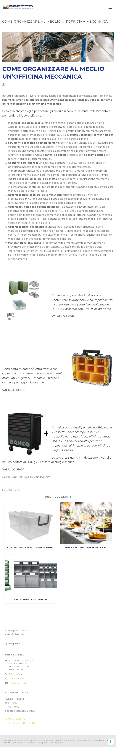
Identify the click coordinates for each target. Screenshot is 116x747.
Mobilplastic (14, 490)
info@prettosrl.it (18, 683)
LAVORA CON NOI (15, 718)
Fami (4, 490)
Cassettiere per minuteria (30, 600)
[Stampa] (5, 84)
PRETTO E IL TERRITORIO (20, 722)
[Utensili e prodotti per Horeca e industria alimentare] (86, 523)
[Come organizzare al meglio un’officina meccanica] (58, 47)
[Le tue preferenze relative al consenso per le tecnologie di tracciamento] (111, 742)
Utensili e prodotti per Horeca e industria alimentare (87, 547)
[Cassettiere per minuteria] (31, 575)
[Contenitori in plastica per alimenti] (31, 523)
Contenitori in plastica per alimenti (30, 547)
